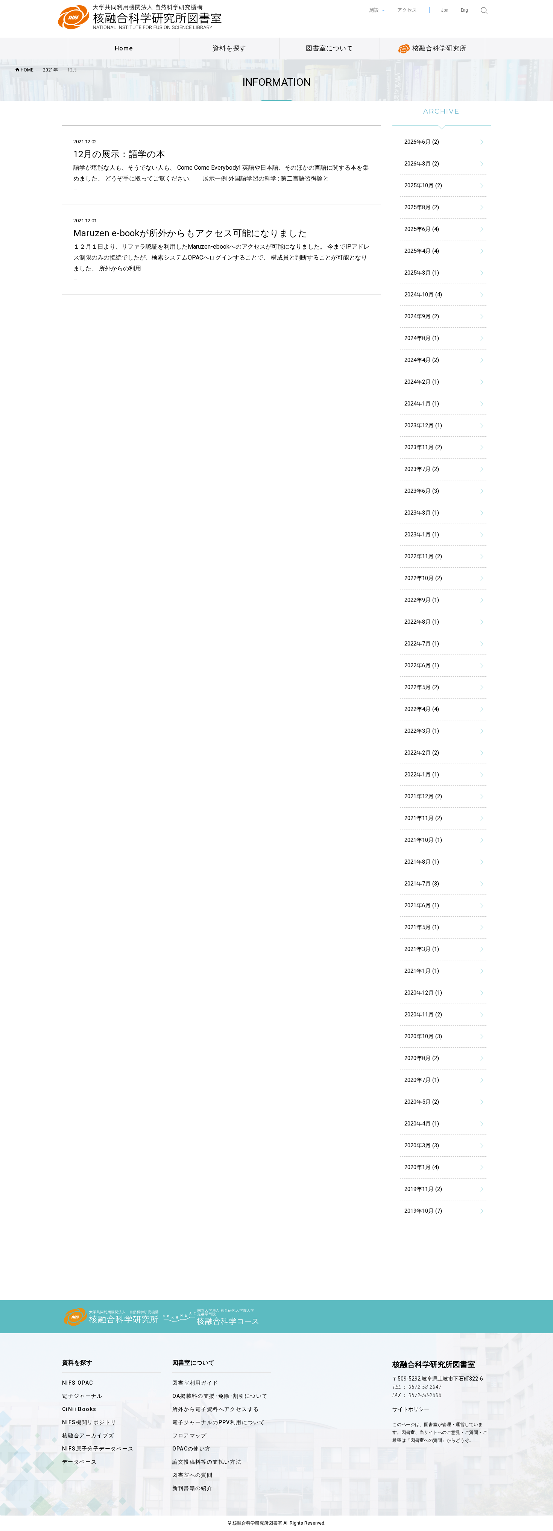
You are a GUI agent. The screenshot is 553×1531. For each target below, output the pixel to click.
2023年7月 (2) (421, 469)
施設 (374, 10)
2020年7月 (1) (421, 1080)
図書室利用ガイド (195, 1383)
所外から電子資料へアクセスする (215, 1409)
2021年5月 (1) (421, 927)
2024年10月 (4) (423, 294)
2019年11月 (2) (423, 1189)
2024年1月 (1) (421, 403)
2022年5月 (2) (421, 687)
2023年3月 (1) (421, 512)
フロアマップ (189, 1435)
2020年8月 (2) (421, 1058)
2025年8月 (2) (421, 207)
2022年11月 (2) (423, 556)
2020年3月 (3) (421, 1145)
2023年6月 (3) (421, 491)
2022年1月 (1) (421, 774)
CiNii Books (79, 1409)
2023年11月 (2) (423, 447)
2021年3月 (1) (421, 949)
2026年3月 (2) (421, 163)
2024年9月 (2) (421, 316)
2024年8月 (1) (421, 338)
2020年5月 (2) (421, 1101)
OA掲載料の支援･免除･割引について (220, 1396)
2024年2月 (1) (421, 381)
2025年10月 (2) (423, 185)
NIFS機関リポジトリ (89, 1422)
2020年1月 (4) (421, 1167)
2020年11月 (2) (423, 1014)
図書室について (329, 48)
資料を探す (229, 48)
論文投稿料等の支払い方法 (207, 1462)
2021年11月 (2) (423, 818)
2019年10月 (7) (423, 1210)
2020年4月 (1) (421, 1123)
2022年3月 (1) (421, 731)
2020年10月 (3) (423, 1036)
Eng (464, 10)
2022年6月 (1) (421, 665)
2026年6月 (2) (421, 141)
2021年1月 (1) (421, 971)
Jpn (444, 10)
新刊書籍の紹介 (192, 1488)
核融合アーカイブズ (88, 1435)
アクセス (407, 10)
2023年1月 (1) (421, 534)
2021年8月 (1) (421, 861)
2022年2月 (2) (421, 752)
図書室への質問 (192, 1475)
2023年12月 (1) (423, 425)
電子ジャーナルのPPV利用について (218, 1422)
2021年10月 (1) (423, 840)
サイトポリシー (410, 1409)
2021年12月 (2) (423, 796)
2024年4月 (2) (421, 360)
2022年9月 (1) (421, 600)
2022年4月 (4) (421, 709)
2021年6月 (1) (421, 905)
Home (124, 48)
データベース (79, 1462)
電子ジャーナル (82, 1396)
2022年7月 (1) (421, 643)
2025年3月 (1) (421, 272)
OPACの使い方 (191, 1449)
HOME (26, 70)
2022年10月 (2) (423, 578)
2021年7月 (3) (421, 883)
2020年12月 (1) (423, 992)
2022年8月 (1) (421, 621)
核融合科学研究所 (438, 48)
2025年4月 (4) (421, 251)
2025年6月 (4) (421, 229)
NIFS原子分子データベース (98, 1449)
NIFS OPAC (77, 1383)
